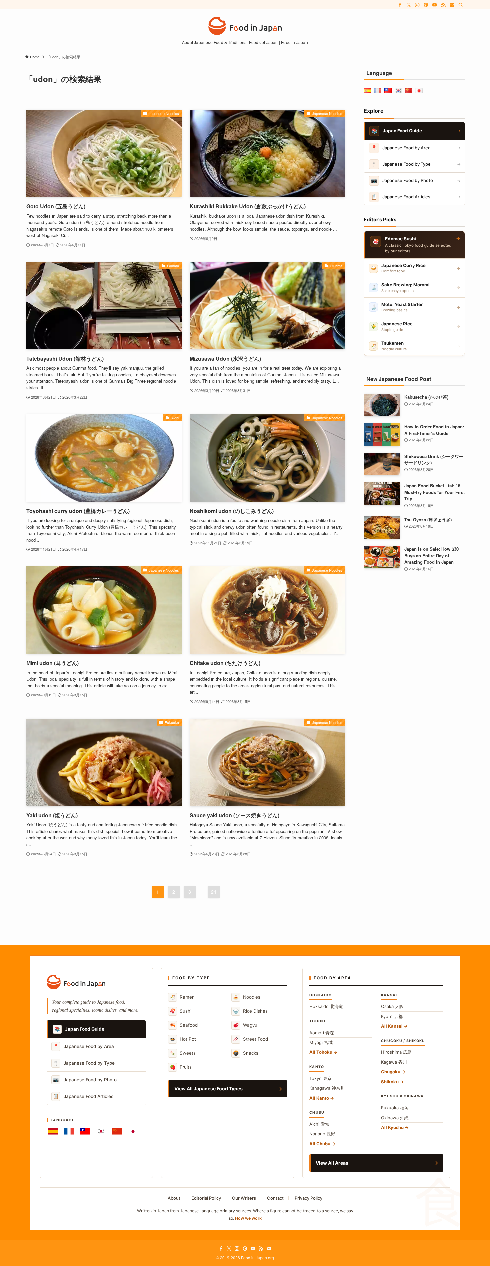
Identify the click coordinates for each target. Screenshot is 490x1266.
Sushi (180, 1011)
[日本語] (133, 1131)
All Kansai (392, 1026)
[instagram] (417, 5)
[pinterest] (426, 5)
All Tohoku (320, 1052)
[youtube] (434, 5)
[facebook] (400, 5)
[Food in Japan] (245, 26)
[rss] (443, 5)
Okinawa (395, 1117)
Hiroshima (396, 1052)
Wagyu (245, 1025)
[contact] (452, 5)
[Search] (460, 5)
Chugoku (390, 1071)
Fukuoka (395, 1107)
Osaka (392, 1006)
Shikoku (390, 1081)
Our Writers (244, 1198)
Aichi (319, 1124)
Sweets (183, 1053)
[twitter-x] (408, 5)
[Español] (53, 1131)
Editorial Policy (206, 1198)
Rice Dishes (250, 1011)
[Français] (69, 1131)
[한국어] (101, 1131)
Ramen (182, 997)
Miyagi (321, 1042)
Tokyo (320, 1078)
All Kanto (319, 1098)
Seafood (184, 1025)
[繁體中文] (85, 1131)
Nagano (322, 1133)
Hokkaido (326, 1006)
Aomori (321, 1032)
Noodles (246, 997)
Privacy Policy (308, 1198)
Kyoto (392, 1016)
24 (213, 891)
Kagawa (394, 1062)
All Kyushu (392, 1127)
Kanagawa (327, 1088)
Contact (275, 1198)
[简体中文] (117, 1131)
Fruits (181, 1067)
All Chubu (319, 1143)
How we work (248, 1218)
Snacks (245, 1053)
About (174, 1198)
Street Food (250, 1039)
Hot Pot (183, 1039)
